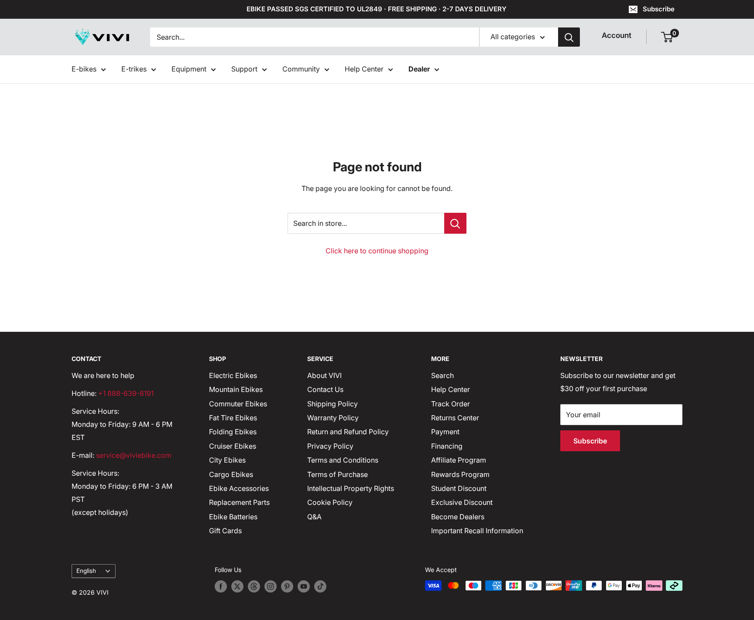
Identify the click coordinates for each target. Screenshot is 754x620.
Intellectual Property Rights (350, 488)
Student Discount (459, 488)
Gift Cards (225, 530)
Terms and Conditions (342, 460)
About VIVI (324, 375)
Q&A (314, 516)
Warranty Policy (333, 417)
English (86, 570)
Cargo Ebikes (231, 474)
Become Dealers (457, 516)
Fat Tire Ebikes (233, 417)
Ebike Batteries (233, 516)
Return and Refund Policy (348, 431)
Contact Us (325, 389)
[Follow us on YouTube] (304, 586)
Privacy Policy (330, 446)
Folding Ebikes (233, 431)
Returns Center (455, 417)
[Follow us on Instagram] (270, 586)
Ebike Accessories (239, 488)
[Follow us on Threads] (254, 586)
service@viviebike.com (133, 455)
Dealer (419, 69)
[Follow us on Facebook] (221, 586)
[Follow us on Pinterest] (287, 586)
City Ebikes (227, 460)
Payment (445, 431)
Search (442, 375)
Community (301, 69)
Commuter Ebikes (238, 403)
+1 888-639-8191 (126, 393)
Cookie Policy (330, 502)
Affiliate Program (458, 460)
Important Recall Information (477, 530)
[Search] (569, 37)
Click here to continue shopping (377, 250)
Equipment (188, 69)
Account (616, 35)
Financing (447, 446)
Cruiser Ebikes (232, 446)
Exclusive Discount (462, 502)
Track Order (450, 403)
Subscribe (659, 9)
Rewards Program (460, 474)
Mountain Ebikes (236, 389)
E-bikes (84, 69)
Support (244, 69)
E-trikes (134, 69)
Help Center (364, 69)
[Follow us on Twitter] (237, 586)
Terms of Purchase (337, 474)
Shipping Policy (332, 403)
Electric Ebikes (233, 375)
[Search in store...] (455, 223)
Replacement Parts (239, 502)
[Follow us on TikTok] (320, 586)
